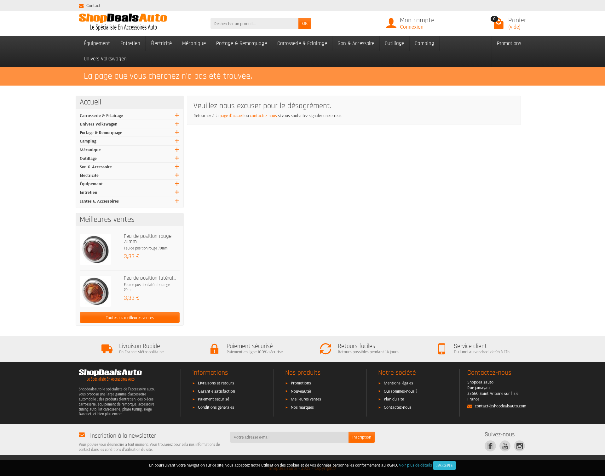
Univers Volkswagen (105, 58)
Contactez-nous (398, 407)
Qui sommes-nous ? (401, 391)
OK (305, 23)
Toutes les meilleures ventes (130, 317)
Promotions (509, 43)
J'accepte (444, 465)
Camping (424, 43)
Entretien (130, 43)
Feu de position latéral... (150, 278)
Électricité (161, 43)
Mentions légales (398, 383)
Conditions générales (216, 407)
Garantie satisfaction (216, 391)
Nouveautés (301, 391)
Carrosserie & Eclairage (302, 43)
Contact (93, 5)
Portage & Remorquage (241, 43)
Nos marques (302, 407)
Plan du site (394, 399)
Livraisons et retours (216, 383)
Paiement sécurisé (213, 399)
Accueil (90, 102)
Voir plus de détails (415, 465)
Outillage (394, 43)
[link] (490, 445)
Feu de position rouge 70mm (147, 239)
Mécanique (194, 43)
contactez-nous (263, 115)
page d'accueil (232, 115)
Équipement (97, 43)
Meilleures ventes (306, 399)
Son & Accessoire (355, 43)
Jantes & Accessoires (99, 201)
